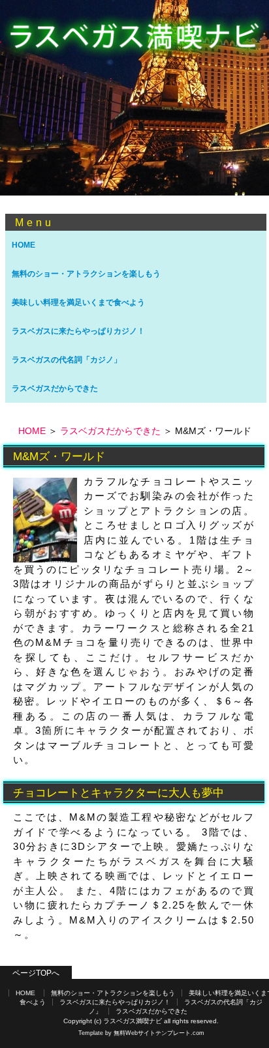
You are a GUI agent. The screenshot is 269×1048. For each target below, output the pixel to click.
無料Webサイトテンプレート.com (159, 1033)
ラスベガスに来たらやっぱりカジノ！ (78, 331)
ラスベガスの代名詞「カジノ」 (66, 359)
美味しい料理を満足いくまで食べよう (78, 302)
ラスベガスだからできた (55, 388)
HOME (23, 245)
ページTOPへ (35, 973)
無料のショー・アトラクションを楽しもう (86, 273)
